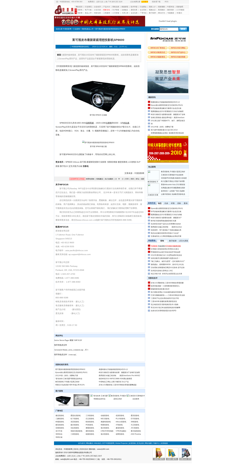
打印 (127, 179)
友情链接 (164, 443)
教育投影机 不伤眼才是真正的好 (67, 382)
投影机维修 (112, 162)
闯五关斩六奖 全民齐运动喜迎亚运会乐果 (166, 274)
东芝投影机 (75, 422)
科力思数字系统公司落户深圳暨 (173, 181)
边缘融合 (125, 10)
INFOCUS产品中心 (178, 52)
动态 (160, 203)
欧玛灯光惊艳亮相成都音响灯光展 (163, 221)
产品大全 (106, 7)
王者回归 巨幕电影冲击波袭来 (172, 175)
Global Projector (121, 443)
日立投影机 (90, 419)
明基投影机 (105, 425)
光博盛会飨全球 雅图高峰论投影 (173, 188)
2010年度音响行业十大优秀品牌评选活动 (166, 255)
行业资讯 (88, 7)
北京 (102, 2)
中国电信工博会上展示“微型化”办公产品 (114, 382)
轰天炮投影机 (136, 431)
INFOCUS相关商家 (178, 57)
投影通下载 (156, 2)
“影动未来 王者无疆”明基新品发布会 (68, 379)
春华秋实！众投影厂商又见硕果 (173, 191)
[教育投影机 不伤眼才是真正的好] (118, 399)
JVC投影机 (135, 428)
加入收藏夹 (109, 179)
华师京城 (59, 437)
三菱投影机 (60, 419)
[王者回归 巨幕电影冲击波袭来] (136, 399)
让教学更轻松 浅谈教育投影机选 (173, 194)
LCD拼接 (115, 13)
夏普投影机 (120, 428)
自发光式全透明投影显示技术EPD (163, 311)
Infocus (76, 162)
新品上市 (88, 13)
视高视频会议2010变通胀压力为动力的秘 (166, 215)
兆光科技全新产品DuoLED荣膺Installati (166, 224)
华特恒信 (59, 434)
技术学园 (134, 7)
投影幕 (80, 13)
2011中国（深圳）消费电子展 (66, 376)
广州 (109, 2)
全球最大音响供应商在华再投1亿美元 (165, 249)
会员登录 (144, 2)
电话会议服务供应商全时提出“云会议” (165, 233)
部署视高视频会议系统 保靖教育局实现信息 (167, 133)
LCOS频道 (180, 10)
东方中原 (59, 431)
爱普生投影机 (76, 416)
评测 (173, 203)
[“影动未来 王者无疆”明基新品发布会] (99, 399)
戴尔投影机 (75, 425)
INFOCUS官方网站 (178, 48)
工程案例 (106, 13)
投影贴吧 (179, 7)
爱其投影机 (135, 416)
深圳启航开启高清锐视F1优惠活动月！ (165, 258)
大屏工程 (125, 13)
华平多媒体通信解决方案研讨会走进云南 (166, 108)
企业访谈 (97, 10)
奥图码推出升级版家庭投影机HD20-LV (113, 369)
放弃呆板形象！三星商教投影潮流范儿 (165, 286)
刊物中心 (156, 443)
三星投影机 (75, 434)
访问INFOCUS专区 (77, 179)
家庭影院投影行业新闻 (96, 162)
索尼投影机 (60, 416)
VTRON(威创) (121, 431)
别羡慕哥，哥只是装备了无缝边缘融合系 (166, 230)
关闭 (132, 179)
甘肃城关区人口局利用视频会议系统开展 (166, 236)
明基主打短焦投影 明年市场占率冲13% (70, 385)
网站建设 (89, 443)
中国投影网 (67, 29)
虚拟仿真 (134, 10)
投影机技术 (153, 278)
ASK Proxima (136, 434)
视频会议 (152, 10)
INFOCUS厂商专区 (158, 48)
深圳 (113, 2)
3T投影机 (119, 425)
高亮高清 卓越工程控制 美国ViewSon (166, 227)
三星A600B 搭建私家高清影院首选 (164, 301)
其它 (117, 2)
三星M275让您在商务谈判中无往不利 (165, 298)
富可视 (83, 162)
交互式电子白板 (75, 166)
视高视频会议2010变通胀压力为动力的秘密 (167, 111)
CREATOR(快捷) (107, 431)
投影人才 (152, 7)
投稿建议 (99, 179)
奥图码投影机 (106, 422)
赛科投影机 (90, 431)
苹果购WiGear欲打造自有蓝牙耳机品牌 (165, 252)
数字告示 (64, 166)
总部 (98, 2)
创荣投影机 (120, 434)
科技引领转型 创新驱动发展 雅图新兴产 (166, 218)
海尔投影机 (105, 428)
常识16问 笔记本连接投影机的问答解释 (165, 308)
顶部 (142, 179)
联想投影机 (90, 422)
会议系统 (143, 10)
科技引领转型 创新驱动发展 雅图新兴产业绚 (168, 114)
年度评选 (170, 7)
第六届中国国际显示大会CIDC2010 (164, 130)
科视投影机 (60, 422)
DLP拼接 (115, 10)
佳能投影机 (105, 416)
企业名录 (97, 7)
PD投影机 (89, 425)
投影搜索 (161, 7)
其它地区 (93, 456)
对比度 (126, 123)
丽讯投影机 (60, 425)
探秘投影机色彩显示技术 (160, 289)
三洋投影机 (90, 416)
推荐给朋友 (90, 179)
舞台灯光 (161, 13)
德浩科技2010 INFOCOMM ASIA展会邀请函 (115, 379)
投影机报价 (84, 449)
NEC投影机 (105, 419)
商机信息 (115, 7)
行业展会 (143, 7)
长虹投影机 (75, 428)
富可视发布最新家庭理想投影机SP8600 (70, 369)
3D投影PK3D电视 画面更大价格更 (174, 178)
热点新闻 (152, 167)
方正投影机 (135, 425)
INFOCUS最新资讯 (158, 57)
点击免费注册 (135, 2)
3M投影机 (134, 422)
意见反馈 (140, 443)
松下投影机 (75, 419)
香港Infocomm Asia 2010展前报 (173, 185)
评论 (137, 179)
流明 (88, 123)
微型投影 (170, 10)
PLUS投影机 (120, 419)
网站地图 (148, 443)
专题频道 (170, 13)
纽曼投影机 (90, 434)
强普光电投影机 (76, 431)
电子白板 (88, 10)
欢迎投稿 (132, 443)
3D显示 (179, 13)
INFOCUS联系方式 (158, 52)
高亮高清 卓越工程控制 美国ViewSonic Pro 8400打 (119, 376)
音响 (162, 241)
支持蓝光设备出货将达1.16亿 (162, 271)
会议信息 (134, 13)
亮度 (92, 123)
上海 (105, 2)
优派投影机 (120, 416)
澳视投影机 (90, 428)
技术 (120, 2)
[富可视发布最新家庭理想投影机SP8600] (63, 406)
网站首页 (79, 7)
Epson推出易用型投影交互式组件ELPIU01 (71, 372)
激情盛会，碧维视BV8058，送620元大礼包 (167, 264)
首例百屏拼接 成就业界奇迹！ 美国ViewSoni (167, 118)
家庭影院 (125, 7)
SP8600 (68, 162)
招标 (179, 203)
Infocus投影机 (121, 422)
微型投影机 (123, 162)
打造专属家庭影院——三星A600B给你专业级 (168, 295)
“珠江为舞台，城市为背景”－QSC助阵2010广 (168, 261)
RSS (166, 2)
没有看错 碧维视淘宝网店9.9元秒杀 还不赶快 (167, 268)
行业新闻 (76, 29)
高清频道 (161, 10)
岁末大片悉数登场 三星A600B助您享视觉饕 (167, 283)
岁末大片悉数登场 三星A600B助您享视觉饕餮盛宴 (118, 385)
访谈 (166, 203)
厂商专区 (143, 13)
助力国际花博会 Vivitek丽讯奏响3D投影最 (166, 292)
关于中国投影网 (108, 443)
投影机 (80, 10)
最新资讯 (152, 97)
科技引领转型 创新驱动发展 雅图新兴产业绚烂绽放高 (119, 372)
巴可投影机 (135, 419)
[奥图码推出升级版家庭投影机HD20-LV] (81, 406)
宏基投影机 (60, 428)
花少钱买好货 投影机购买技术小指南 (164, 304)
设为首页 (81, 443)
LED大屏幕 (183, 241)
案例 (185, 203)
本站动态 (97, 443)
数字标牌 (152, 13)
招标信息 (97, 13)
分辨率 (109, 123)
